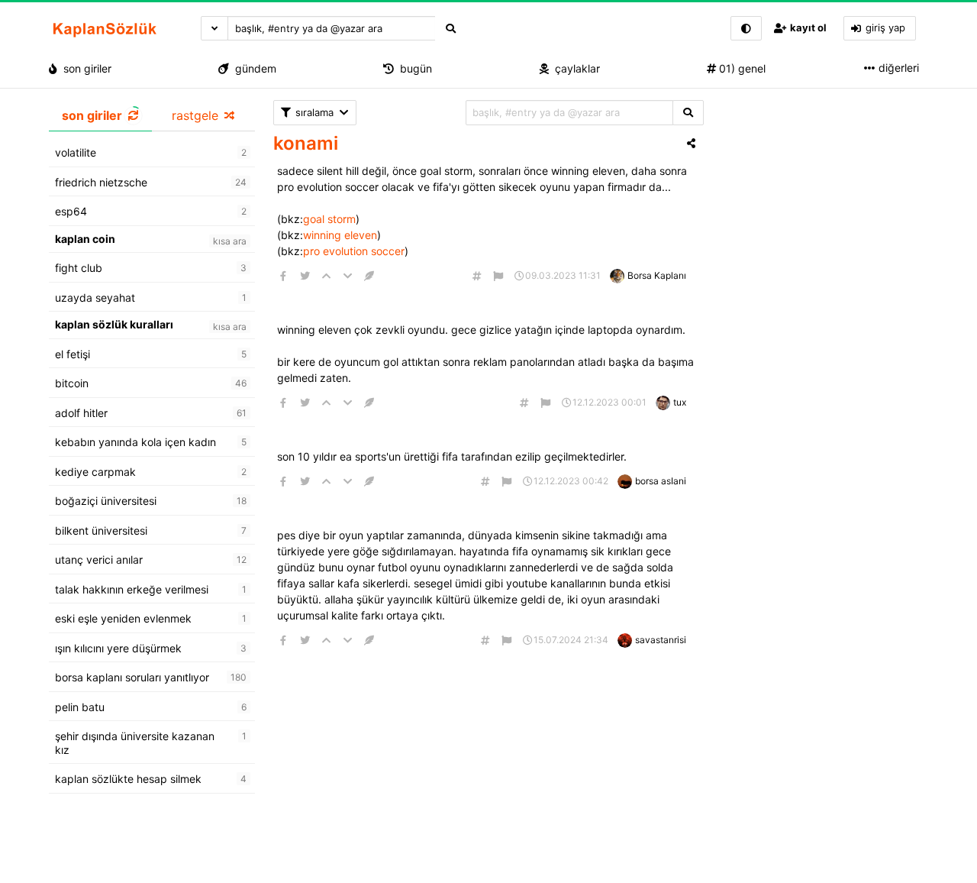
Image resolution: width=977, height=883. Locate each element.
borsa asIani (660, 481)
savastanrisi (660, 639)
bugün (413, 68)
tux (679, 402)
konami (305, 143)
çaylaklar (574, 68)
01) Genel (741, 68)
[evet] (688, 112)
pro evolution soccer (354, 250)
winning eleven (340, 234)
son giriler (84, 68)
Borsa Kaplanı (656, 275)
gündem (252, 68)
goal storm (329, 218)
